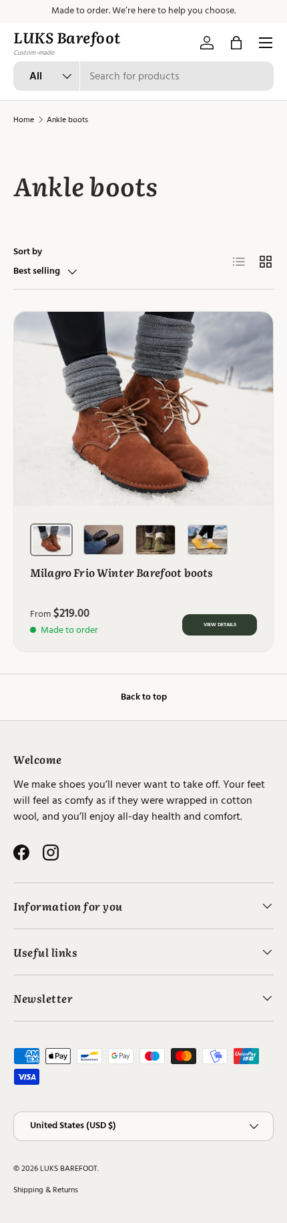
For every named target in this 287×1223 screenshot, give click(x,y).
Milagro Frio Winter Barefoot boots (121, 572)
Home (23, 120)
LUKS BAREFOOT (68, 1168)
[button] (236, 42)
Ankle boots (67, 120)
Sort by (27, 251)
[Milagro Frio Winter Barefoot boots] (143, 409)
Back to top (144, 697)
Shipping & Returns (45, 1190)
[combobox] (143, 76)
